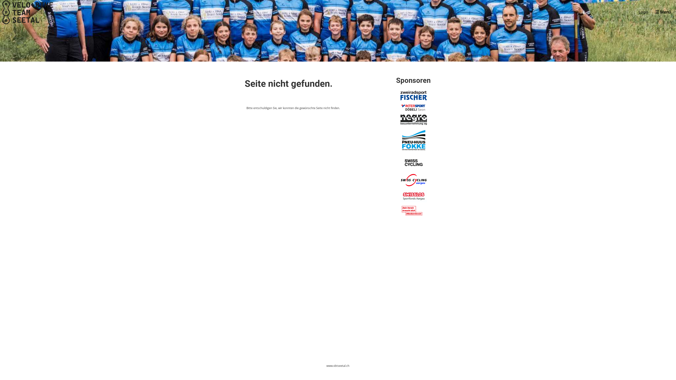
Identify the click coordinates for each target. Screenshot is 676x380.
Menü (665, 12)
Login (643, 12)
